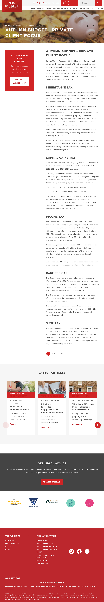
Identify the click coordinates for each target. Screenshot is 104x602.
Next (96, 425)
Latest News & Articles (33, 25)
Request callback (52, 482)
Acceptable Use (34, 586)
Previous (4, 425)
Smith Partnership (13, 25)
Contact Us (41, 540)
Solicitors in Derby (45, 543)
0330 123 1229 (68, 3)
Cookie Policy (22, 586)
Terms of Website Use (59, 586)
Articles (9, 546)
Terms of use (45, 586)
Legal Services (12, 543)
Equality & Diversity (89, 586)
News (7, 549)
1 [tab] (51, 442)
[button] (19, 81)
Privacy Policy (10, 586)
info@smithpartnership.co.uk (47, 3)
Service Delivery (74, 586)
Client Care (9, 590)
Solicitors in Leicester (46, 546)
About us (9, 540)
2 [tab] (54, 442)
